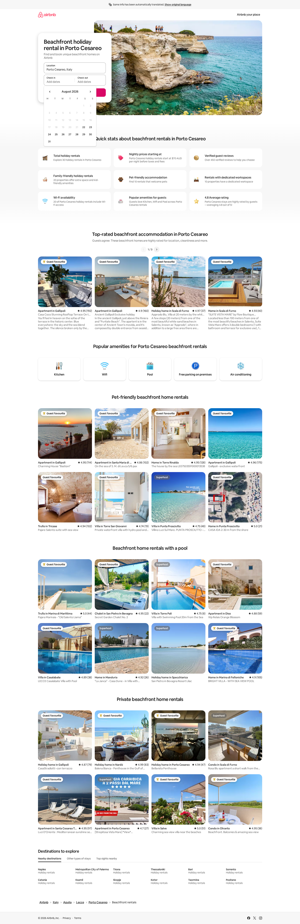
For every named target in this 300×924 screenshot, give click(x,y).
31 (49, 141)
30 (90, 134)
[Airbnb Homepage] (47, 14)
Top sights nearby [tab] (106, 858)
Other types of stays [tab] (79, 858)
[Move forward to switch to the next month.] (90, 92)
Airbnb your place (248, 14)
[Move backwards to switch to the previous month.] (50, 92)
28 (76, 134)
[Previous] (143, 249)
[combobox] (75, 69)
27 (69, 134)
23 (90, 127)
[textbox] (59, 82)
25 (56, 134)
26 (63, 134)
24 (49, 134)
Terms (77, 918)
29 (83, 134)
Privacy (67, 918)
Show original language (178, 4)
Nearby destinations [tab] (49, 858)
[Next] (156, 249)
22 (83, 127)
